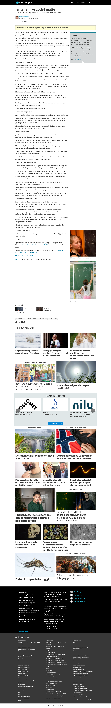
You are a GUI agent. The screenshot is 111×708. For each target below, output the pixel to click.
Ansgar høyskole (22, 640)
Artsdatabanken (22, 645)
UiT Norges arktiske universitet (80, 675)
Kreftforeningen (22, 684)
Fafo (19, 653)
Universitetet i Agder (78, 677)
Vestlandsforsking (77, 692)
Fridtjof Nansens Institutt (24, 663)
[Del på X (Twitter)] (19, 322)
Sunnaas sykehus (77, 667)
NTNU (47, 650)
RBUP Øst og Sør (77, 645)
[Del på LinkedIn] (22, 322)
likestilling (53, 318)
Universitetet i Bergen (78, 680)
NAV (19, 692)
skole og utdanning (30, 318)
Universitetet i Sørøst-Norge (80, 688)
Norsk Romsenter (50, 689)
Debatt (73, 2)
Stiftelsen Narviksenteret (79, 665)
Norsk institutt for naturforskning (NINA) (56, 693)
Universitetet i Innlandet (79, 682)
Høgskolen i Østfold (23, 671)
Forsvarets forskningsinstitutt (25, 658)
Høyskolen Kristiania (23, 677)
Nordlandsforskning (51, 672)
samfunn (19, 318)
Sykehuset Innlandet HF (79, 669)
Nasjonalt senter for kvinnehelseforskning (56, 662)
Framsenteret (21, 660)
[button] (18, 410)
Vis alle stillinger (55, 423)
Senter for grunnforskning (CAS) (81, 655)
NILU (19, 700)
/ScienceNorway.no (79, 601)
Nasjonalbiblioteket (50, 652)
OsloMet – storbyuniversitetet (53, 698)
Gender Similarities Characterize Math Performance (39, 245)
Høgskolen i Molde (22, 669)
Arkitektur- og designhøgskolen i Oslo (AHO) (29, 642)
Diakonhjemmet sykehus (24, 647)
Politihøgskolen (77, 640)
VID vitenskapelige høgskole (80, 696)
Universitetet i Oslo (77, 684)
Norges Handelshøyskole (52, 676)
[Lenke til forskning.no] (41, 2)
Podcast (83, 2)
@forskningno (78, 592)
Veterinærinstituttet (78, 694)
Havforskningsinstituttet (24, 667)
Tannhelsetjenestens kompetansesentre (83, 671)
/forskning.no (78, 595)
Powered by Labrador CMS (55, 705)
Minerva (18, 259)
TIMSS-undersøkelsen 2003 (24, 256)
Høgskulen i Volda (22, 673)
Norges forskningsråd (51, 679)
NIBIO (19, 694)
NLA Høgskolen (49, 640)
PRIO (74, 642)
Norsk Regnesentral (50, 687)
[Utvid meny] (95, 2)
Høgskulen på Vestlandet (24, 675)
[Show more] (83, 62)
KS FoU (20, 682)
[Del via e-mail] (24, 322)
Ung (78, 2)
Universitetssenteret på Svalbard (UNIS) (82, 690)
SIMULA (75, 650)
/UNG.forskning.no (79, 598)
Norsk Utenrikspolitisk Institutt (53, 691)
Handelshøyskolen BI (23, 665)
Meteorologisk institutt (24, 690)
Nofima (47, 668)
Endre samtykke (24, 631)
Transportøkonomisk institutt (80, 673)
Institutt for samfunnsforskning (26, 680)
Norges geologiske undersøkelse (54, 681)
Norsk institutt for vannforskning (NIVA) (55, 695)
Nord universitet (49, 670)
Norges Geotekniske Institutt (53, 674)
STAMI (74, 660)
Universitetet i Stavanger (79, 686)
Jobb (89, 2)
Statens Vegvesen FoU (78, 663)
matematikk (43, 318)
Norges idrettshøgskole (51, 683)
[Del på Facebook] (16, 322)
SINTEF (75, 653)
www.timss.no (78, 59)
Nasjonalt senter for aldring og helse (54, 658)
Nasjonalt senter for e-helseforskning (55, 660)
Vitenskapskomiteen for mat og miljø (82, 699)
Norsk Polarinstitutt (50, 685)
